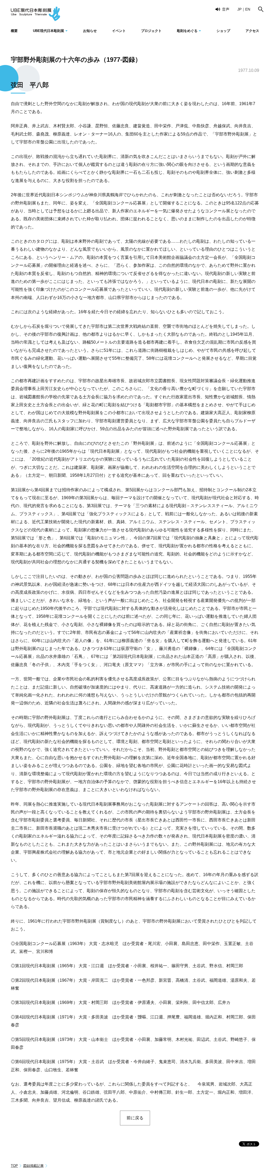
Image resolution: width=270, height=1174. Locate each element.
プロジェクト (151, 31)
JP (239, 9)
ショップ (223, 31)
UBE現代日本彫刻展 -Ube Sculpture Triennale (35, 14)
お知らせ (90, 31)
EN (247, 9)
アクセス (252, 31)
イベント (119, 31)
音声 (225, 9)
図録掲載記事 (33, 1166)
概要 (14, 31)
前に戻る (135, 1118)
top (14, 1166)
